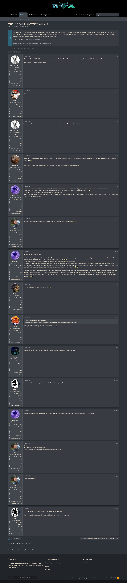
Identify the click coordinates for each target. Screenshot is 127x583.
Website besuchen (16, 181)
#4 (117, 156)
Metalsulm (15, 165)
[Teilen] (115, 56)
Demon (15, 100)
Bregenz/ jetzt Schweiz (18, 83)
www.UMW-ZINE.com (17, 85)
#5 (117, 186)
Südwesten (18, 178)
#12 (117, 410)
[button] (38, 15)
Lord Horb (15, 326)
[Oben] (115, 577)
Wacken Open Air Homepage (53, 563)
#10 (117, 347)
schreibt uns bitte (34, 39)
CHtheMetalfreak (14, 26)
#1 (117, 56)
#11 (117, 380)
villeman (15, 357)
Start (112, 578)
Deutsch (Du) (32, 578)
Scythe (15, 294)
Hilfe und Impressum (104, 578)
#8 (117, 284)
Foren (47, 566)
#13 (117, 443)
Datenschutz (93, 578)
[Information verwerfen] (117, 33)
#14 (117, 476)
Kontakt (47, 569)
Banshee (15, 196)
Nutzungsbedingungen (81, 578)
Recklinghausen (17, 116)
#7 (117, 251)
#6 (117, 219)
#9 (117, 317)
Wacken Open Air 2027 (18, 578)
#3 (117, 121)
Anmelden (86, 563)
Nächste (16, 52)
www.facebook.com (17, 375)
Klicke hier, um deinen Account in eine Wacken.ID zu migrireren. (32, 43)
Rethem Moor (18, 372)
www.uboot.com (17, 246)
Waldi (15, 390)
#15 (117, 509)
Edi (15, 228)
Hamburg (19, 211)
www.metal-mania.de (17, 312)
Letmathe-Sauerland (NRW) (19, 342)
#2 (117, 91)
